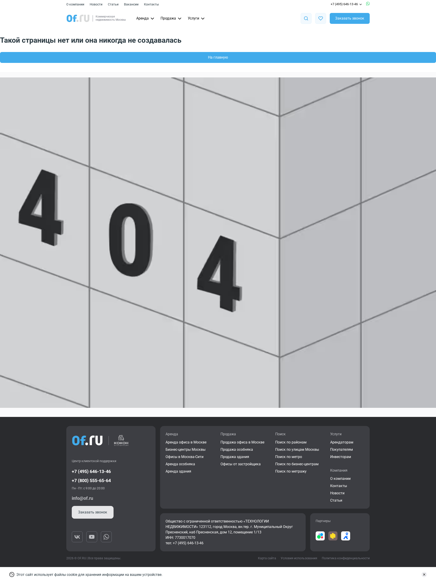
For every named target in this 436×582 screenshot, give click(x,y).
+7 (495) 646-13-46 (344, 4)
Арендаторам (341, 442)
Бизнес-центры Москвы (186, 449)
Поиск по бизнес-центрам (297, 464)
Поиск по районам (291, 442)
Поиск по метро (288, 457)
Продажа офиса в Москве (242, 442)
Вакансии (131, 4)
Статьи (113, 4)
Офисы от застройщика (240, 464)
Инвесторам (340, 457)
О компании (75, 4)
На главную (218, 57)
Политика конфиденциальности (346, 558)
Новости (96, 4)
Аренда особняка (180, 464)
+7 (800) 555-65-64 (91, 480)
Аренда (142, 18)
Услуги (193, 18)
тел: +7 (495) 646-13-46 (184, 543)
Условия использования (299, 558)
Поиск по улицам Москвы (297, 449)
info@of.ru (82, 498)
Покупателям (341, 449)
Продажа (168, 18)
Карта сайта (267, 558)
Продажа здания (234, 457)
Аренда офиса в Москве (186, 442)
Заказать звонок (349, 18)
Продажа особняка (236, 449)
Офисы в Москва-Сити (184, 457)
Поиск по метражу (291, 471)
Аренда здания (178, 471)
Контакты (151, 4)
